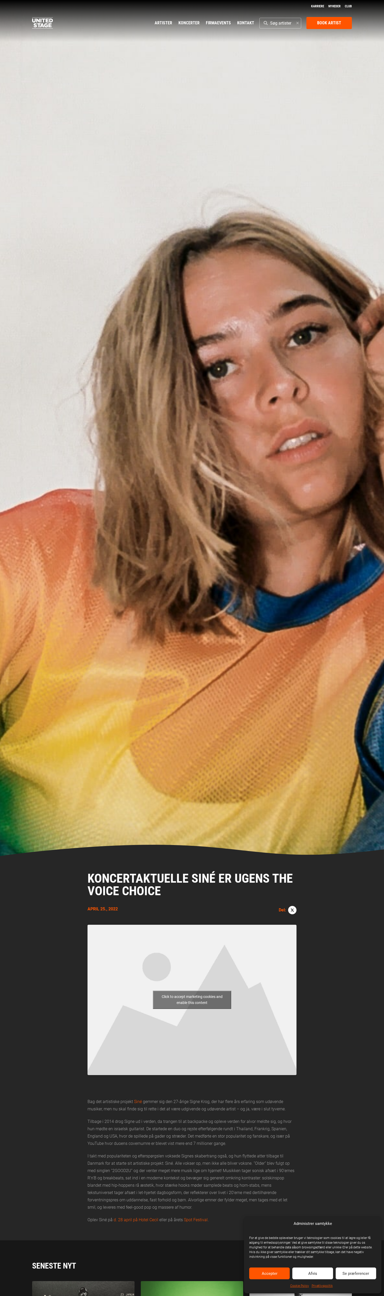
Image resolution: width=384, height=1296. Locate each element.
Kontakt (245, 22)
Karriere (317, 6)
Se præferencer (355, 1273)
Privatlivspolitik (322, 1286)
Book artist (329, 22)
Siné (138, 1101)
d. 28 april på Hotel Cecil (136, 1219)
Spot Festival (196, 1219)
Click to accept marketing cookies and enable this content (192, 1000)
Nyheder (334, 6)
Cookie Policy (299, 1286)
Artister (163, 22)
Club (348, 6)
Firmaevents (218, 22)
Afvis (312, 1273)
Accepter (269, 1273)
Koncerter (189, 22)
